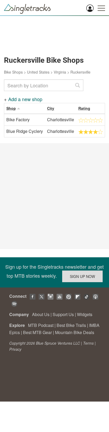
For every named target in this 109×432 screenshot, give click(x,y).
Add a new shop (25, 99)
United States (38, 72)
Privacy (15, 349)
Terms (88, 343)
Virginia (60, 72)
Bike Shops (13, 72)
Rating (84, 108)
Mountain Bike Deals (74, 332)
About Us (40, 314)
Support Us (63, 314)
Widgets (84, 314)
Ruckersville (80, 72)
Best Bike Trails (71, 325)
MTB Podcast (40, 325)
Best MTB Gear (37, 332)
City (50, 108)
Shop (11, 108)
